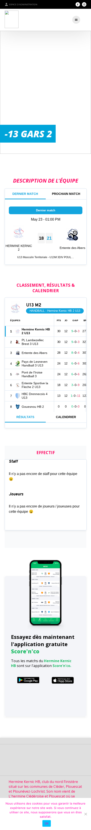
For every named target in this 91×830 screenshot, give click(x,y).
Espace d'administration (23, 4)
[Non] (85, 814)
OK (47, 823)
